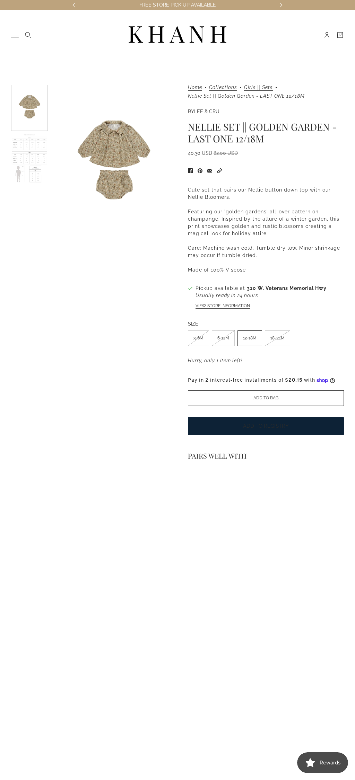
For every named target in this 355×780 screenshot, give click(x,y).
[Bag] (340, 35)
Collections (223, 87)
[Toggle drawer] (15, 35)
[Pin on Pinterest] (200, 171)
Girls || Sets (258, 87)
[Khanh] (177, 35)
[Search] (28, 35)
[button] (219, 171)
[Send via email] (210, 171)
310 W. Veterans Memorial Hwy (287, 288)
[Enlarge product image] (114, 163)
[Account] (327, 35)
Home (195, 87)
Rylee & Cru (203, 111)
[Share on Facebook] (190, 171)
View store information (223, 306)
